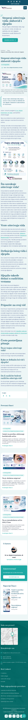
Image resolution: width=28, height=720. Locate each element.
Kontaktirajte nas (14, 577)
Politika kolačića (14, 713)
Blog (8, 50)
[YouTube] (17, 1)
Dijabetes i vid (16, 597)
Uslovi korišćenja (8, 712)
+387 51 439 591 (14, 4)
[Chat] (24, 716)
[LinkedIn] (8, 1)
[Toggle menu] (25, 7)
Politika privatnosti (19, 712)
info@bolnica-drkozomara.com (11, 653)
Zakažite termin (9, 40)
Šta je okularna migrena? (11, 478)
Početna (3, 50)
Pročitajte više (6, 445)
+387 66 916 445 (6, 658)
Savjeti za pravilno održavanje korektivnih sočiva (17, 591)
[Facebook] (14, 1)
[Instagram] (11, 1)
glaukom (22, 233)
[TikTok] (20, 1)
